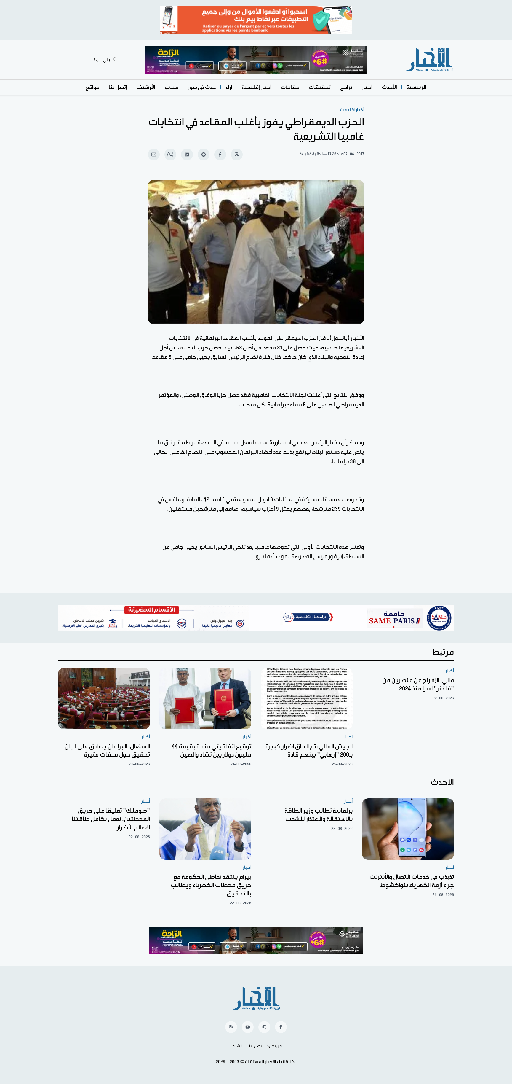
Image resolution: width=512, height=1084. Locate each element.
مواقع (92, 87)
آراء (228, 87)
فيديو (171, 87)
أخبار (367, 87)
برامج (346, 87)
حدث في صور (202, 87)
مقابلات (290, 87)
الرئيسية (416, 87)
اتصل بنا (256, 1046)
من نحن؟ (274, 1046)
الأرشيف (146, 87)
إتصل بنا (118, 87)
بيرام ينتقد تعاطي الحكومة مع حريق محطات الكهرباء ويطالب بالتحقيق (211, 885)
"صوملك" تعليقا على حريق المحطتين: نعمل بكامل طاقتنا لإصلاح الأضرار (111, 819)
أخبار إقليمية (256, 87)
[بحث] (96, 59)
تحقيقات (320, 87)
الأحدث (389, 87)
